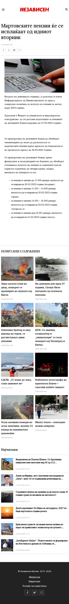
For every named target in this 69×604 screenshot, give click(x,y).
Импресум (34, 577)
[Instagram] (41, 592)
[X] (34, 592)
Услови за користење (34, 586)
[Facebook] (27, 592)
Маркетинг (34, 581)
